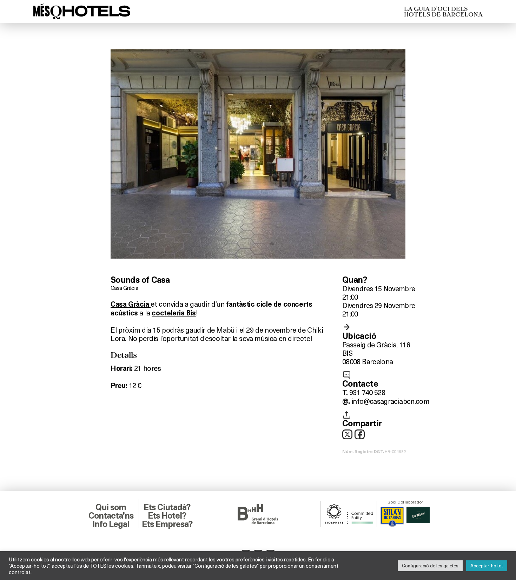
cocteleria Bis (174, 313)
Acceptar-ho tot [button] (486, 565)
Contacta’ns (110, 516)
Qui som (110, 507)
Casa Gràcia (124, 287)
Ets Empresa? (167, 524)
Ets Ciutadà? (167, 507)
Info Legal (110, 524)
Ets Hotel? (167, 516)
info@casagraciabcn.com (390, 401)
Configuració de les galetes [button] (430, 565)
